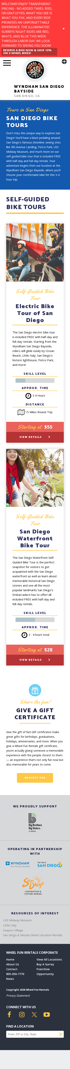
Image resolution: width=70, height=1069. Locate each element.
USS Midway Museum (17, 920)
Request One (35, 778)
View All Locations (49, 959)
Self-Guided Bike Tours (27, 203)
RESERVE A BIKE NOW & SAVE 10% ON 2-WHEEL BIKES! (27, 51)
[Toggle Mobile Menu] (7, 63)
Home (10, 959)
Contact (12, 969)
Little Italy (10, 925)
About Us (12, 964)
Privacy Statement (18, 995)
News (10, 979)
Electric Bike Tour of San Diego (35, 313)
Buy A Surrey (45, 964)
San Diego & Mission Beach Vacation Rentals (32, 935)
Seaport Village (13, 930)
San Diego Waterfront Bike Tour (35, 538)
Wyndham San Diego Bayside (39, 89)
